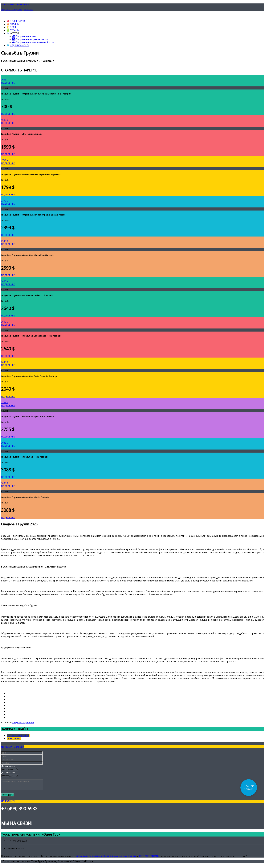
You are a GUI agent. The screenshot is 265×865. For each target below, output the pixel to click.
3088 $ (4, 442)
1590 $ (4, 119)
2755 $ (4, 402)
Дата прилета (8, 772)
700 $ (4, 79)
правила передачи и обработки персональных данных (106, 856)
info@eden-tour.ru (8, 4)
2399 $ (4, 200)
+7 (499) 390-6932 (23, 4)
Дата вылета (8, 766)
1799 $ (4, 160)
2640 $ (4, 281)
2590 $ (4, 241)
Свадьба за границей (23, 722)
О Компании (28, 10)
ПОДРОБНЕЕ (8, 82)
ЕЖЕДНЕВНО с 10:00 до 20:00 (11, 10)
